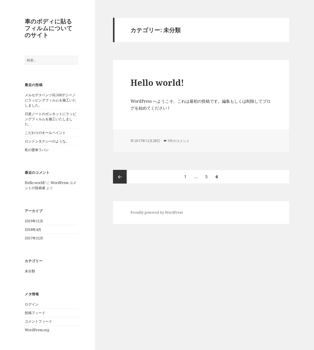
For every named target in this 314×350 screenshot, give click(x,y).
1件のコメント (178, 140)
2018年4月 (33, 229)
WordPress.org (37, 330)
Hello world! (35, 182)
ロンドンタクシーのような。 (47, 141)
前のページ (120, 177)
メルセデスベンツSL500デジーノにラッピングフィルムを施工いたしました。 (50, 100)
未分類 (30, 271)
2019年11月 (34, 221)
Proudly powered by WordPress (157, 212)
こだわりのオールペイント (45, 132)
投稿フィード (35, 312)
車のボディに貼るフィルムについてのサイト (49, 28)
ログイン (31, 304)
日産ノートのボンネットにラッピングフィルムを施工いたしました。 (50, 118)
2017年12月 (34, 238)
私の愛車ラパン (37, 149)
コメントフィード (38, 321)
